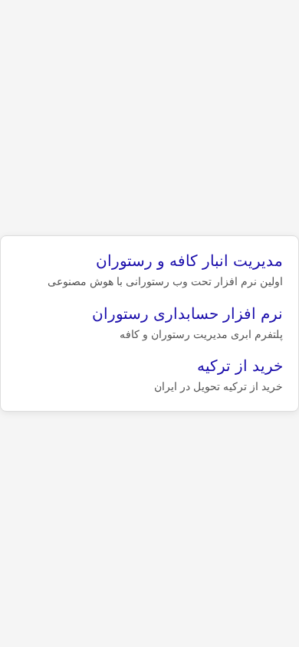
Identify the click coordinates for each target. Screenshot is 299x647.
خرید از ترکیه (240, 365)
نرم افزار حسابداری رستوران (187, 313)
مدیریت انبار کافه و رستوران (189, 260)
